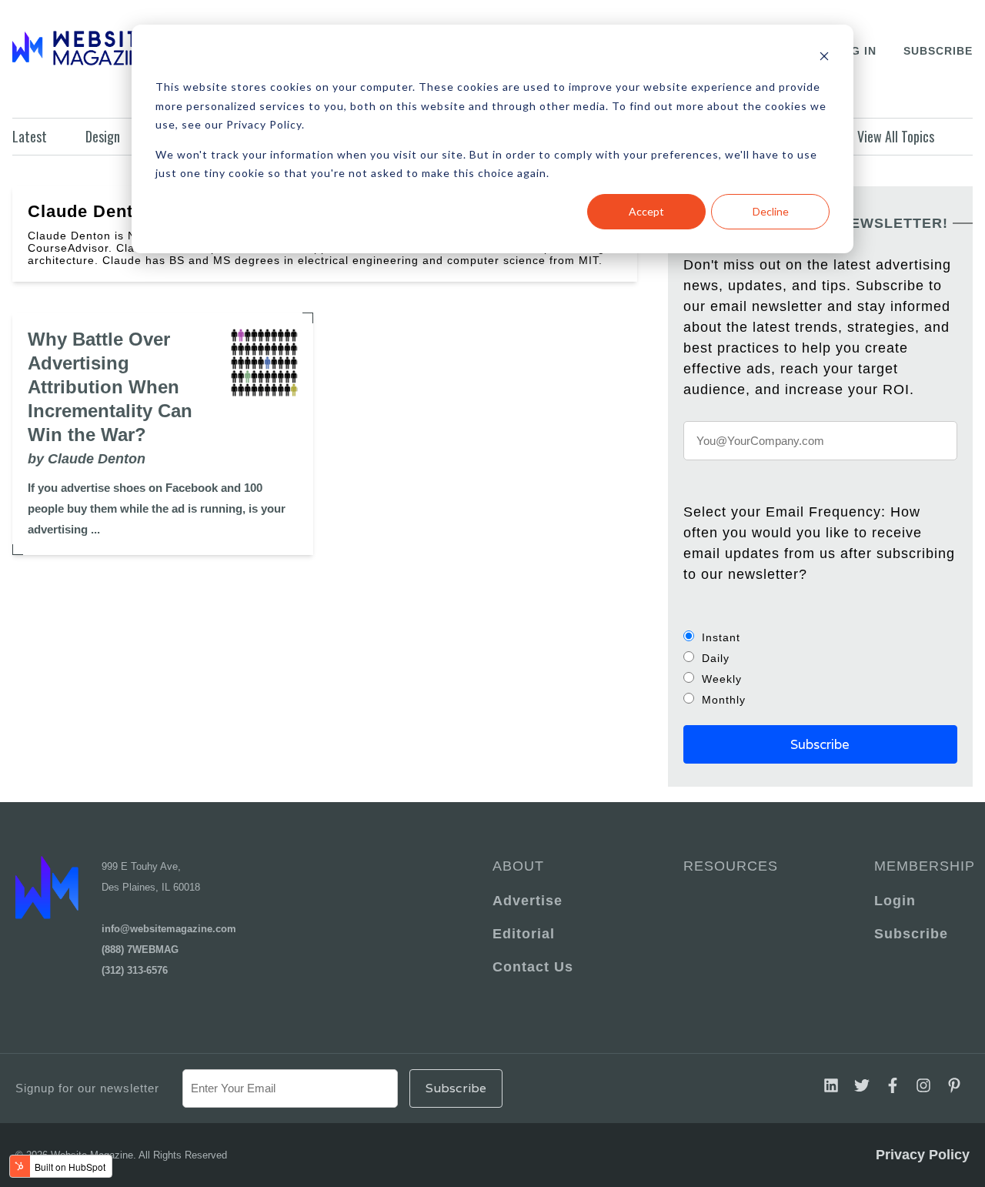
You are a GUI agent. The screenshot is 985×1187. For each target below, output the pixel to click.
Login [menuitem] (895, 900)
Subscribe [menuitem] (911, 933)
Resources (730, 866)
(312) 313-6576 (135, 970)
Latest (29, 136)
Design (102, 136)
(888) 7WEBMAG (140, 949)
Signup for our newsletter (87, 1088)
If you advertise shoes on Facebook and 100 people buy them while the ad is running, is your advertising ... (156, 508)
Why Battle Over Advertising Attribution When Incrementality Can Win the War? (110, 387)
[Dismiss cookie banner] (824, 58)
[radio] (820, 637)
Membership (922, 866)
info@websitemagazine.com (169, 929)
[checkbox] (820, 668)
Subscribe (938, 51)
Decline (771, 211)
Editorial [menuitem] (523, 933)
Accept (646, 211)
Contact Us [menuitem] (532, 967)
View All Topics (895, 136)
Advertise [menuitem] (527, 900)
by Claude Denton (86, 458)
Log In (855, 51)
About (518, 866)
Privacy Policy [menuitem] (923, 1154)
